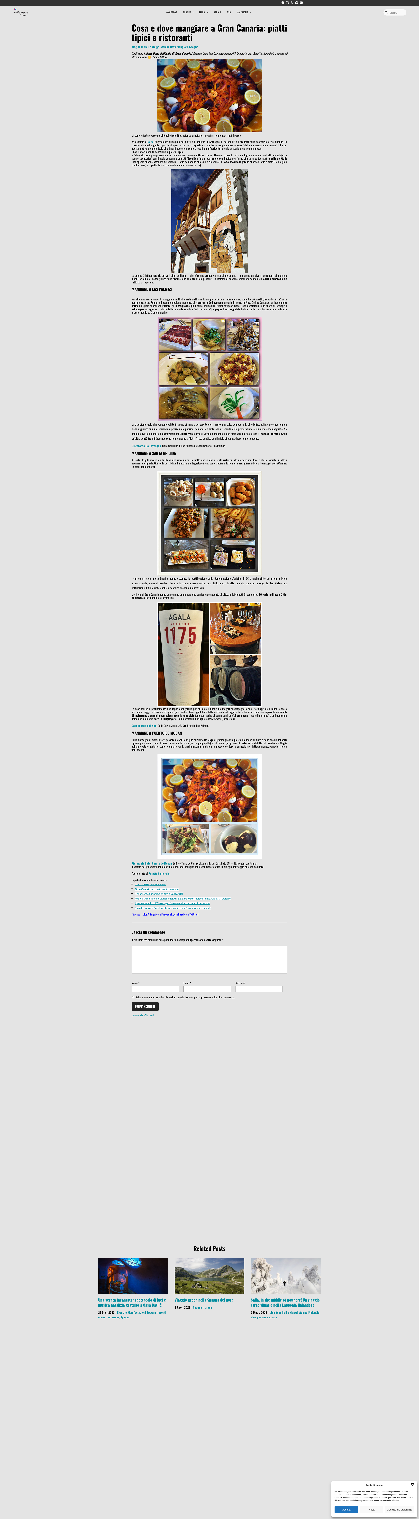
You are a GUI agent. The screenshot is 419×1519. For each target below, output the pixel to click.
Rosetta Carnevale (159, 873)
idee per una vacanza (264, 1317)
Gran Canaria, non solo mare (150, 884)
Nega (371, 1509)
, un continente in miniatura (157, 889)
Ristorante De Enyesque (146, 446)
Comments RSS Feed (143, 1015)
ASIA (229, 12)
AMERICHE (242, 12)
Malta (150, 142)
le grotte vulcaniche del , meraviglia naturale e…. (178, 898)
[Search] (386, 12)
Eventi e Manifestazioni (131, 1312)
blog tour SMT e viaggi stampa (150, 47)
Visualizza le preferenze (399, 1509)
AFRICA (217, 12)
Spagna (193, 47)
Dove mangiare (179, 47)
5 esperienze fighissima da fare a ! (159, 893)
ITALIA (202, 12)
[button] (412, 1485)
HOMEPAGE (171, 12)
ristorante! (226, 898)
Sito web (240, 983)
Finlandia (313, 1312)
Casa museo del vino (144, 725)
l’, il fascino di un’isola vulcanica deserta (173, 908)
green (208, 1307)
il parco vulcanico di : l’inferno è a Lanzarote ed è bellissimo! (172, 903)
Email (187, 983)
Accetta (346, 1509)
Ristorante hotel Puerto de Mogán (152, 863)
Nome (135, 983)
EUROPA (187, 12)
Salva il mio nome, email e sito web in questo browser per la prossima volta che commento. (185, 997)
